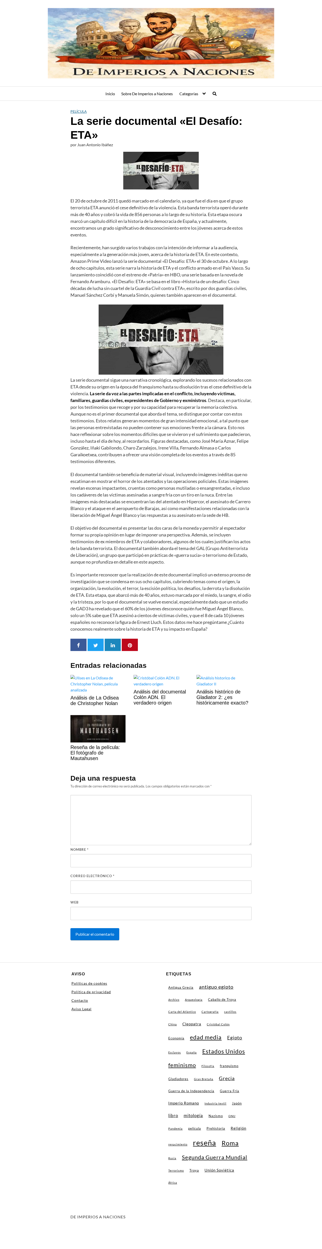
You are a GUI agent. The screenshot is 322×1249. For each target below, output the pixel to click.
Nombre (79, 849)
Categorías (188, 93)
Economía (176, 1038)
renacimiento (177, 1144)
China (172, 1024)
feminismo (182, 1065)
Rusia (172, 1158)
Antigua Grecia (180, 987)
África (172, 1182)
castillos (230, 1011)
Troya (194, 1170)
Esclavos (174, 1052)
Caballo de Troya (222, 999)
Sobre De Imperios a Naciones (147, 93)
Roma (230, 1143)
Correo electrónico (92, 876)
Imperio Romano (183, 1103)
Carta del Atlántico (182, 1011)
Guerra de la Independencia (191, 1091)
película (194, 1128)
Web (74, 902)
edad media (206, 1037)
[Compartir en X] (96, 645)
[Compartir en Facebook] (78, 645)
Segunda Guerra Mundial (214, 1157)
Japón (237, 1103)
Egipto (234, 1037)
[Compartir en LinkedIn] (113, 645)
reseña (204, 1142)
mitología (193, 1115)
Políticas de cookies (89, 983)
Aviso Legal (81, 1009)
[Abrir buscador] (215, 93)
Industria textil (215, 1103)
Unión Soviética (219, 1170)
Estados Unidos (223, 1051)
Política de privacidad (91, 992)
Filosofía (208, 1066)
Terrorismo (176, 1170)
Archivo (173, 999)
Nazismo (216, 1116)
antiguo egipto (216, 987)
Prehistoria (216, 1128)
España (191, 1052)
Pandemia (175, 1128)
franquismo (229, 1066)
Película (78, 111)
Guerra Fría (229, 1091)
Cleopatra (191, 1024)
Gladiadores (178, 1079)
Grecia (227, 1078)
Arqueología (194, 999)
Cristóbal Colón (218, 1024)
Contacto (79, 1000)
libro (173, 1115)
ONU (231, 1116)
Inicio (110, 93)
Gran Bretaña (203, 1079)
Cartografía (210, 1011)
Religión (238, 1128)
